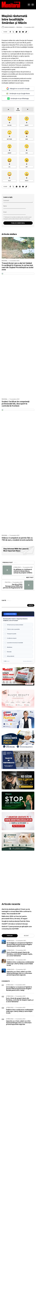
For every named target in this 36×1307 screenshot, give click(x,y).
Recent (26, 935)
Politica (7, 582)
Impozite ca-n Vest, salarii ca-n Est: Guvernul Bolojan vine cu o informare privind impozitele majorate (19, 973)
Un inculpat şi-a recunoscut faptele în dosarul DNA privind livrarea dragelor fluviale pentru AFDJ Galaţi (19, 944)
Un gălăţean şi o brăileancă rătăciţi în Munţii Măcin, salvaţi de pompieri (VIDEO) (22, 571)
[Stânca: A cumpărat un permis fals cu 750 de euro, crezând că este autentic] (18, 471)
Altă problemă (10, 656)
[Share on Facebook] (10, 31)
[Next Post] (28, 585)
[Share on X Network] (13, 31)
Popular (9, 935)
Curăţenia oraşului (11, 638)
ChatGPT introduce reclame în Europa (15, 924)
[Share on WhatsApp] (16, 31)
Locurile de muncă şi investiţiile (15, 642)
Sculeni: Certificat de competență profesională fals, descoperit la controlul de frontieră (15, 404)
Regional (19, 27)
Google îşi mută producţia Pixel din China (16, 921)
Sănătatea (9, 647)
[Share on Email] (23, 31)
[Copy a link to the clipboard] (26, 31)
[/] (29, 4)
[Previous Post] (7, 570)
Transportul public (11, 633)
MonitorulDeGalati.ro (27, 661)
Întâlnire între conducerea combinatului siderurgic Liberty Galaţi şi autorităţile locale (20, 963)
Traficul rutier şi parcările (13, 629)
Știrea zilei (17, 567)
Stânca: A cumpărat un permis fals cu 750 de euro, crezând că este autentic (17, 539)
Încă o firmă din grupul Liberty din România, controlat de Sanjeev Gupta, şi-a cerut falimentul (19, 954)
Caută (31, 605)
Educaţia (9, 651)
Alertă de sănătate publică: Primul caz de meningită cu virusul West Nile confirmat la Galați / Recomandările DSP (16, 911)
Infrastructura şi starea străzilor (15, 624)
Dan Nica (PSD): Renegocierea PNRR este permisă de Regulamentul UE (13, 586)
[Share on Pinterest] (19, 31)
